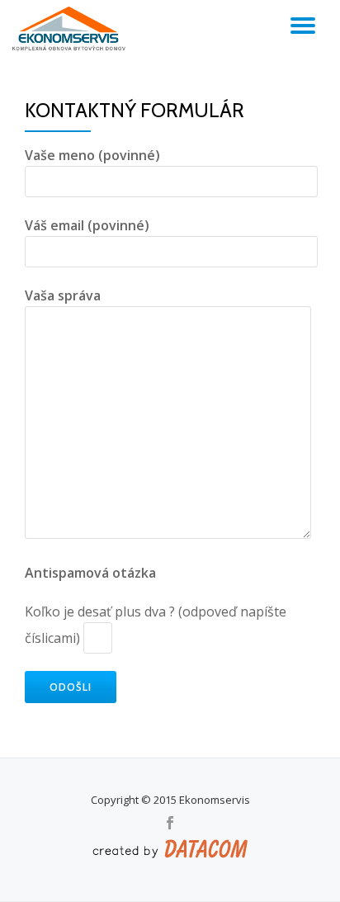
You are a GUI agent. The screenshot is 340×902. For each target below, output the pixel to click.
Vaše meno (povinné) (92, 155)
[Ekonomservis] (71, 29)
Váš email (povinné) (87, 225)
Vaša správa (63, 295)
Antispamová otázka (90, 573)
